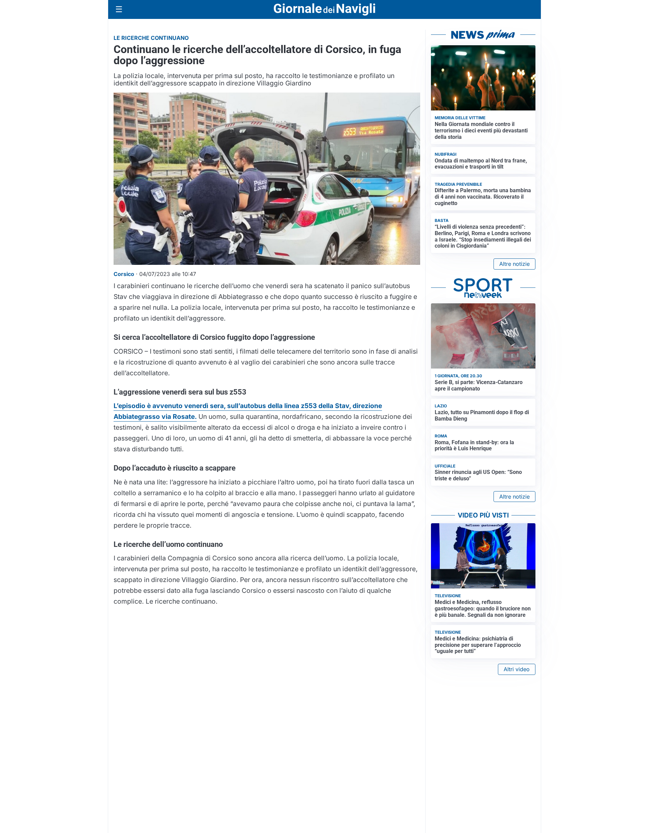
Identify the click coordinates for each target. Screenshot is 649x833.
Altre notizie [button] (514, 263)
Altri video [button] (517, 669)
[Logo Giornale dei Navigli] (324, 9)
